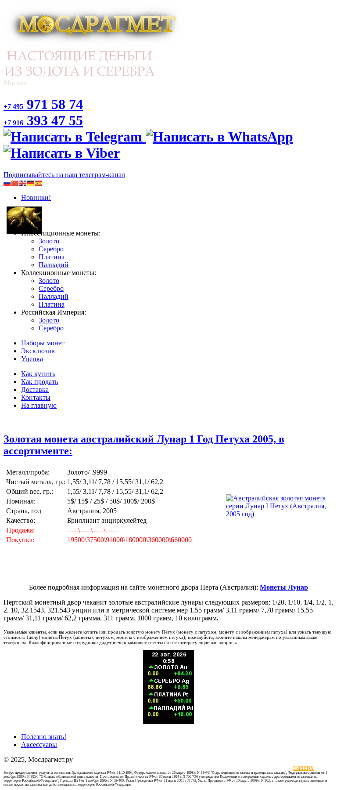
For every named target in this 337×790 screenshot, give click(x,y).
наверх (302, 767)
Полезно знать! (43, 736)
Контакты (35, 397)
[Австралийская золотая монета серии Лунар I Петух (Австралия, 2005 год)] (279, 514)
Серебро (51, 249)
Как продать (39, 381)
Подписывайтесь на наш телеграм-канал (64, 174)
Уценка (32, 358)
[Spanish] (39, 182)
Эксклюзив (38, 351)
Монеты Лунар (284, 587)
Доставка (35, 389)
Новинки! (36, 197)
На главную (39, 405)
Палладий (53, 264)
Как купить (38, 373)
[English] (23, 182)
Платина (52, 257)
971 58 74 (43, 104)
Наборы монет (43, 343)
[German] (31, 182)
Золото (49, 241)
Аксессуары (39, 744)
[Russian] (7, 182)
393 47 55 (43, 120)
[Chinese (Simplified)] (15, 182)
